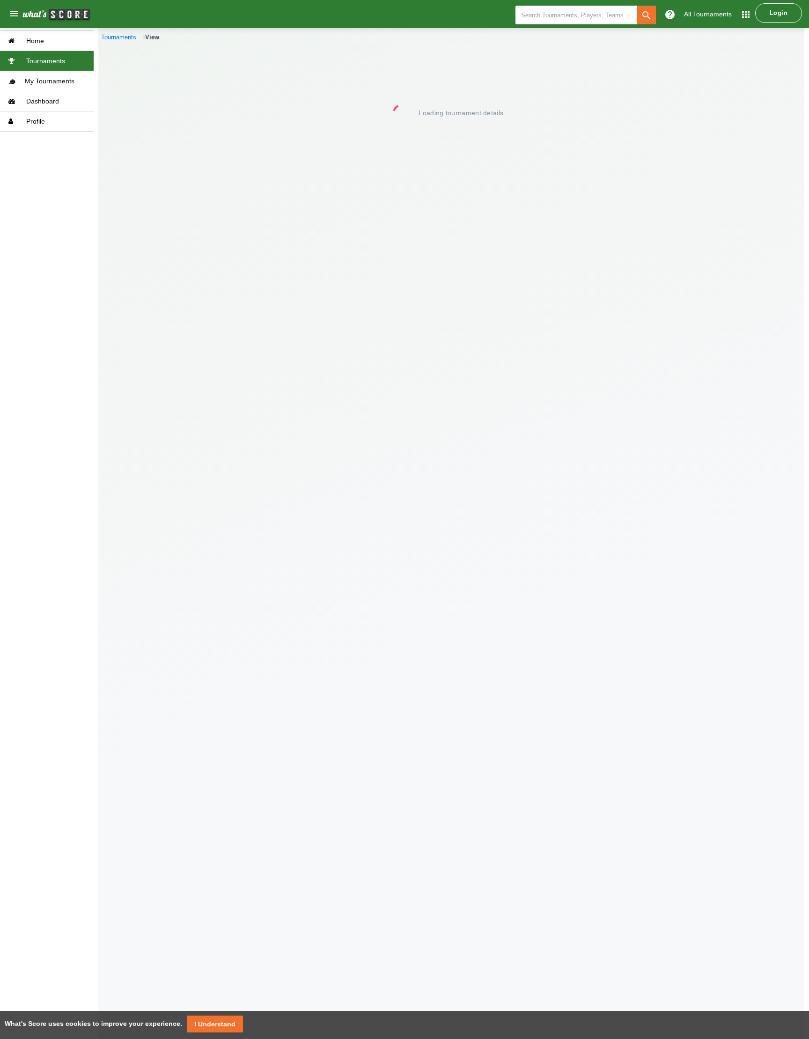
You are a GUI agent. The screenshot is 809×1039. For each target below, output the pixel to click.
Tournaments (44, 61)
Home (34, 40)
